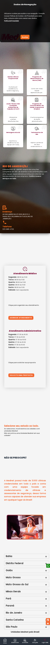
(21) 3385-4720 (8, 229)
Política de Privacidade (11, 21)
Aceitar (25, 37)
